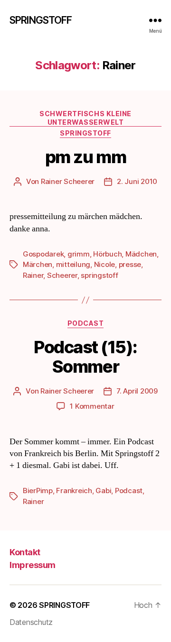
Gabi (103, 490)
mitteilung (73, 264)
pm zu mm (85, 157)
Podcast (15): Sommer (85, 357)
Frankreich (74, 490)
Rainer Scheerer (68, 181)
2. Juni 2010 (137, 181)
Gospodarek (43, 253)
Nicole (104, 264)
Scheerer (62, 275)
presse (130, 264)
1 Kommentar (92, 406)
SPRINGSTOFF (41, 20)
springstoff (99, 275)
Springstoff (85, 133)
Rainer (33, 275)
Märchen (37, 264)
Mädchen (141, 253)
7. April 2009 (137, 390)
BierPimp (38, 490)
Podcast (85, 323)
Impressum (33, 565)
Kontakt (25, 552)
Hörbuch (107, 253)
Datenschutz (31, 622)
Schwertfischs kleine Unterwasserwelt (85, 118)
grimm (78, 253)
